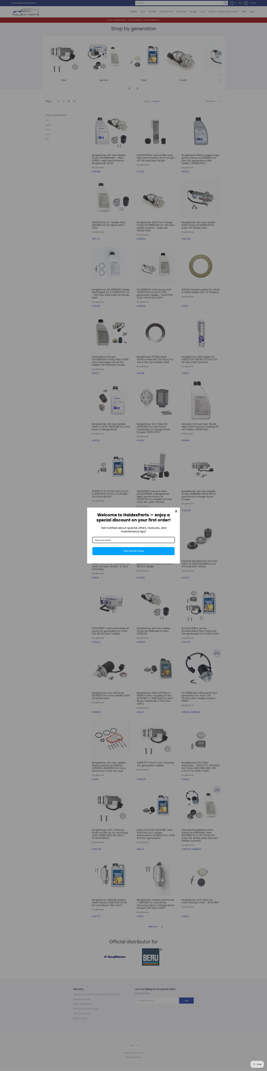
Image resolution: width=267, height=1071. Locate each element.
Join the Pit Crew (133, 551)
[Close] (176, 511)
